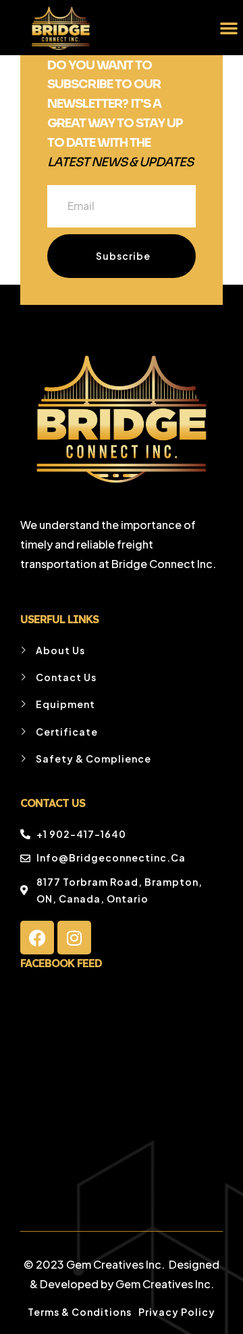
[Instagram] (74, 937)
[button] (229, 27)
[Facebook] (37, 937)
